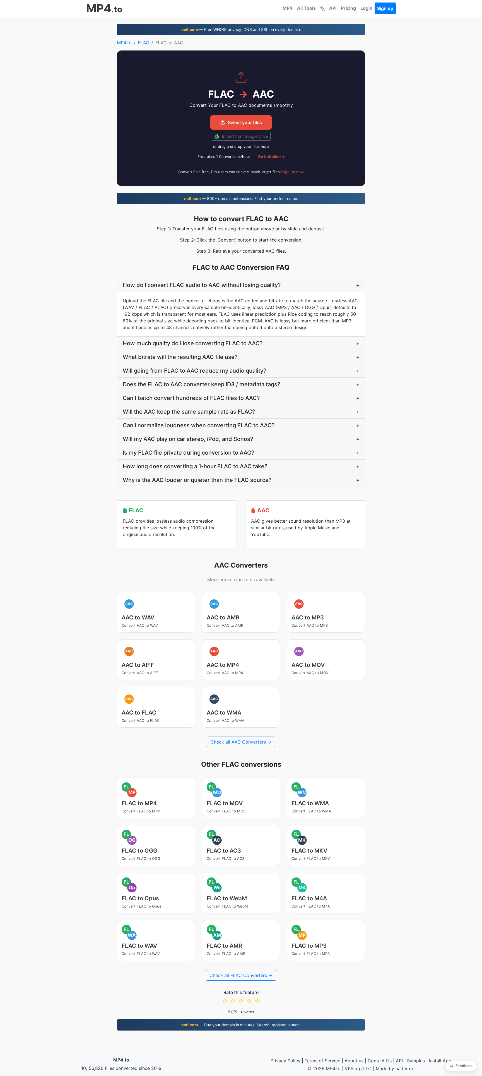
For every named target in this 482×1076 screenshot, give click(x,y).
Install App (440, 1060)
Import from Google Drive (244, 136)
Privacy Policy (285, 1060)
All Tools (306, 8)
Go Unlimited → (271, 156)
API (332, 8)
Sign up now (293, 172)
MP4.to (124, 42)
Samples (416, 1060)
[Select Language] (322, 8)
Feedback (464, 1065)
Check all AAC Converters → (241, 742)
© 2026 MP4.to (324, 1068)
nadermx (405, 1068)
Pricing (348, 8)
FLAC (143, 42)
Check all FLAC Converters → (241, 975)
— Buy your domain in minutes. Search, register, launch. (241, 1024)
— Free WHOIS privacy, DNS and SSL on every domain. (241, 29)
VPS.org (353, 1068)
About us (353, 1060)
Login (366, 8)
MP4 (288, 8)
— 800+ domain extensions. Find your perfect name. (241, 198)
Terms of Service (322, 1060)
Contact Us (380, 1060)
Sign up (385, 8)
